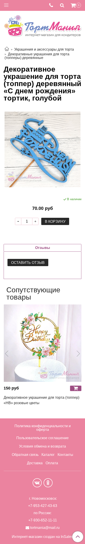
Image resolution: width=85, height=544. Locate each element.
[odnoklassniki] (48, 482)
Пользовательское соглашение (42, 438)
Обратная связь (25, 455)
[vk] (37, 482)
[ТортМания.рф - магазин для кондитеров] (42, 25)
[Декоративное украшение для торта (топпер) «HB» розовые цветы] (42, 343)
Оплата (52, 463)
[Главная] (7, 49)
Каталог (48, 455)
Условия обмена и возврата (42, 446)
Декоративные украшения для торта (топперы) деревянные (37, 56)
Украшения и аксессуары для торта (44, 49)
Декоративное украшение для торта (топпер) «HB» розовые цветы (41, 400)
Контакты (65, 455)
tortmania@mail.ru (45, 528)
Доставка (35, 463)
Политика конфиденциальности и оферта (43, 427)
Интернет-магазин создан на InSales (42, 537)
